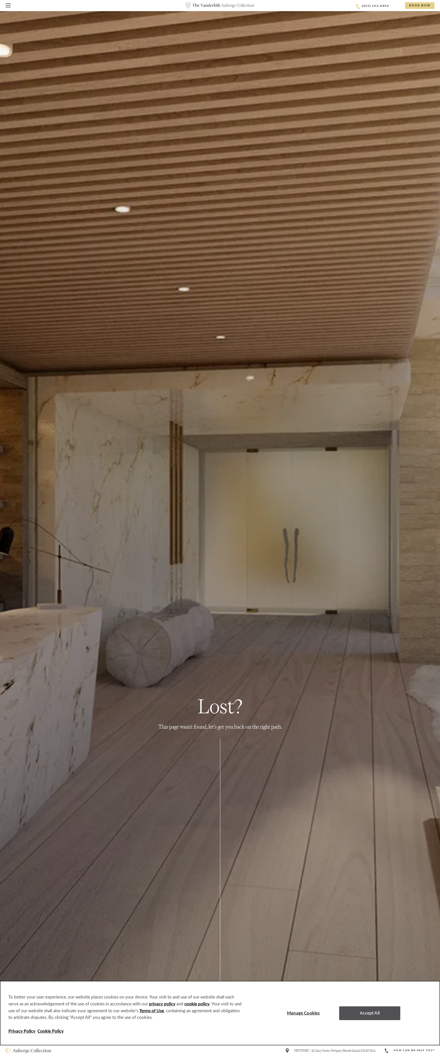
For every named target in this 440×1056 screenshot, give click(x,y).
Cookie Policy (50, 1031)
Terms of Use (151, 1011)
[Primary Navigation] (8, 6)
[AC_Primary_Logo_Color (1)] (28, 1050)
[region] (220, 1013)
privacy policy (162, 1004)
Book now (419, 5)
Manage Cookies (303, 1013)
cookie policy (197, 1004)
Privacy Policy (21, 1031)
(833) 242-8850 (375, 6)
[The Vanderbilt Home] (220, 5)
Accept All (370, 1013)
